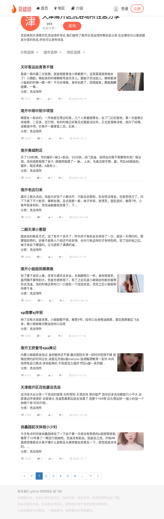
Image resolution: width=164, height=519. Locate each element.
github (34, 491)
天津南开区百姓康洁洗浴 (41, 387)
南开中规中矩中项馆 (37, 111)
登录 (124, 9)
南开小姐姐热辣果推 (37, 269)
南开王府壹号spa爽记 (38, 348)
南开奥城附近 (31, 150)
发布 (72, 26)
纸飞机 (57, 491)
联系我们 (23, 491)
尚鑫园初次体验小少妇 (39, 427)
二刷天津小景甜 (33, 229)
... (82, 476)
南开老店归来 (31, 190)
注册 (137, 8)
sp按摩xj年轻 (32, 312)
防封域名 (46, 491)
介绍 (79, 8)
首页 (44, 8)
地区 (61, 8)
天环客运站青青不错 (37, 67)
